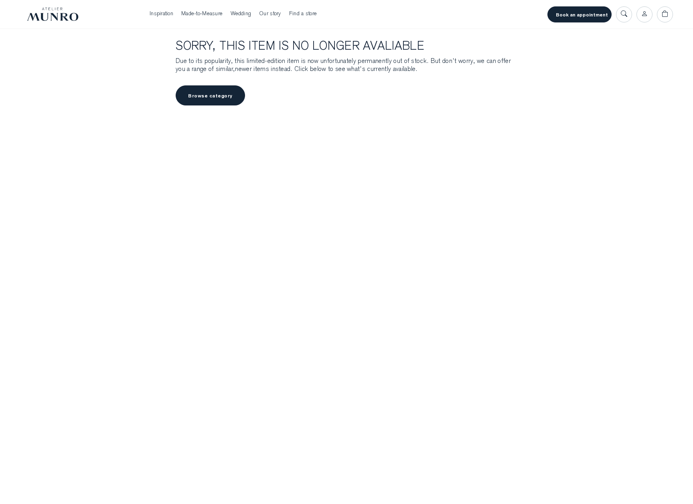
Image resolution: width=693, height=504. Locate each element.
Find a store (303, 14)
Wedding (241, 14)
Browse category (210, 96)
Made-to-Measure (202, 14)
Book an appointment (582, 15)
